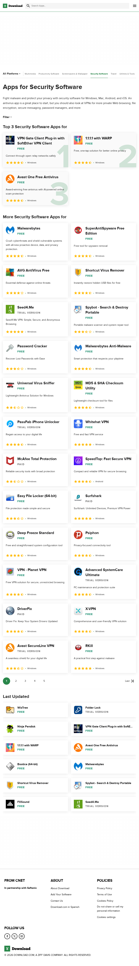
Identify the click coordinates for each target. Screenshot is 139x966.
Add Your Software (61, 894)
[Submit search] (28, 6)
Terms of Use (104, 894)
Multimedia (30, 74)
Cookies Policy (105, 900)
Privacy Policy (104, 888)
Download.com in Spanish (65, 907)
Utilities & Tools (127, 74)
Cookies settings (106, 917)
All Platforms (10, 73)
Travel (114, 74)
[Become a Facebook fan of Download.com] (7, 936)
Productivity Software (49, 74)
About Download (60, 888)
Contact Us (57, 900)
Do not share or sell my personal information (110, 908)
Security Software (99, 74)
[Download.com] (12, 6)
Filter (6, 117)
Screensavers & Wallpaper (75, 74)
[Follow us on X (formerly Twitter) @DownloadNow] (14, 936)
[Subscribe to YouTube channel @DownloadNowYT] (22, 936)
